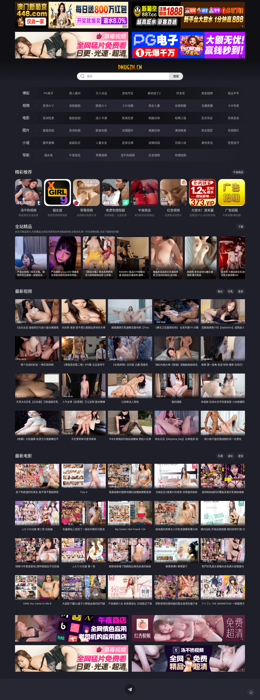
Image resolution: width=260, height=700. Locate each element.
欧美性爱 (127, 118)
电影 (26, 118)
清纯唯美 (180, 130)
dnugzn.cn (130, 67)
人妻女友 (101, 143)
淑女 (230, 456)
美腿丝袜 (154, 130)
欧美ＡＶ (101, 106)
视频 (26, 105)
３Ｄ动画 (127, 106)
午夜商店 (74, 155)
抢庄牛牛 (233, 93)
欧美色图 (101, 130)
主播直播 (207, 106)
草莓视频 (101, 155)
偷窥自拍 (48, 130)
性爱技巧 (233, 143)
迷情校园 (154, 143)
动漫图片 (127, 130)
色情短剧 (180, 155)
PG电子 (48, 93)
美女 (220, 291)
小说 (26, 142)
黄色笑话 (207, 143)
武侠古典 (127, 143)
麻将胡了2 (154, 93)
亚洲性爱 (48, 118)
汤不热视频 (128, 155)
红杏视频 (154, 155)
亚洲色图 (74, 130)
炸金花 (180, 93)
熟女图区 (207, 130)
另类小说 (180, 143)
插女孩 (48, 155)
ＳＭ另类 (233, 106)
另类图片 (233, 130)
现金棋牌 (207, 93)
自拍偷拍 (74, 106)
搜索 (176, 76)
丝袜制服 (180, 106)
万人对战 (101, 93)
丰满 (220, 456)
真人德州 (74, 93)
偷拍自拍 (74, 118)
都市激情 (48, 143)
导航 (26, 155)
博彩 (26, 93)
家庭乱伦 (74, 143)
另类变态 (233, 118)
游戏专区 (127, 93)
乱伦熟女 (207, 118)
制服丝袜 (154, 118)
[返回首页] (251, 692)
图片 (26, 130)
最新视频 (23, 291)
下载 (240, 226)
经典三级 (180, 118)
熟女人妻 (154, 106)
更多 (240, 291)
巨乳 (230, 291)
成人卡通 (101, 118)
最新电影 (23, 456)
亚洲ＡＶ (48, 106)
